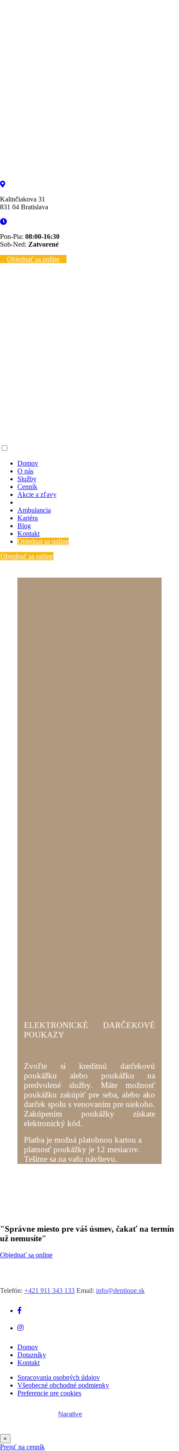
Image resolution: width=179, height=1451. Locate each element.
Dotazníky (31, 1354)
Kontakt (28, 533)
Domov (27, 463)
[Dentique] (89, 176)
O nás (25, 471)
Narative (70, 1414)
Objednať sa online (33, 259)
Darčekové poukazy (45, 502)
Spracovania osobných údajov (58, 1377)
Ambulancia (34, 510)
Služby (26, 479)
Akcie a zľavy (36, 494)
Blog (24, 525)
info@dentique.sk (120, 1290)
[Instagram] (20, 1328)
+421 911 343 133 (49, 1290)
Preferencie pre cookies (49, 1393)
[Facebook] (19, 1310)
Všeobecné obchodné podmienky (63, 1385)
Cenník (27, 486)
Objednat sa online (43, 541)
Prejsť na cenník (22, 1447)
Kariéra (27, 518)
